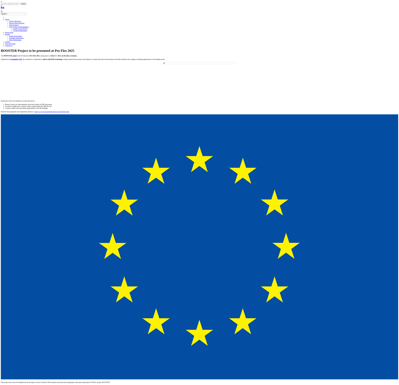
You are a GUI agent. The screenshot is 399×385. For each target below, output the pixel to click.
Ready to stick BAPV (20, 29)
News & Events (10, 44)
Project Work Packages (16, 23)
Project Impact (14, 25)
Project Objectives (15, 21)
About (7, 19)
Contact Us (8, 45)
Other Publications (15, 40)
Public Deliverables (15, 36)
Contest (7, 42)
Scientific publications (16, 38)
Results (7, 34)
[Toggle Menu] (1, 10)
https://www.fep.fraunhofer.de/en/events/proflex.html (52, 112)
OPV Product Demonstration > (19, 27)
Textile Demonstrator (20, 31)
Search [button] (23, 4)
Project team (9, 32)
